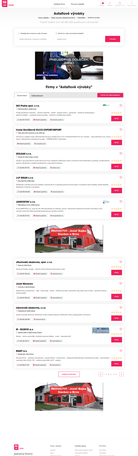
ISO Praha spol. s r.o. (28, 106)
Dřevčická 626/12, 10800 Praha (27, 109)
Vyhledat (112, 39)
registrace (102, 450)
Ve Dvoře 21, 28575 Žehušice (26, 287)
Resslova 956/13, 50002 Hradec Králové (30, 332)
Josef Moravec (24, 284)
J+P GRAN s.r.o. (25, 178)
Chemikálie (81, 17)
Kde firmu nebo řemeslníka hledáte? (71, 33)
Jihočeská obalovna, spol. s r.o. (34, 262)
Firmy (52, 453)
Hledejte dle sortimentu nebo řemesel (33, 33)
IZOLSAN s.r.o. (24, 154)
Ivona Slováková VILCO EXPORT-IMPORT (38, 130)
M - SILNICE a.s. (25, 329)
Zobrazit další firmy (69, 374)
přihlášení (102, 453)
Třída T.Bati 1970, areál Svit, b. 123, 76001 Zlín (31, 133)
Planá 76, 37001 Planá (24, 265)
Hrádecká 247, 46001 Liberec (26, 311)
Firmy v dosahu (43, 17)
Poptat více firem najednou (110, 95)
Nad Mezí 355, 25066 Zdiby (26, 181)
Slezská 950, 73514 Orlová (26, 354)
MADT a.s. (21, 351)
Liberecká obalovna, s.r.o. (31, 308)
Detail (117, 118)
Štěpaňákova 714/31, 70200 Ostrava (29, 205)
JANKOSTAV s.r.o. (26, 202)
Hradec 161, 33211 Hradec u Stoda (28, 157)
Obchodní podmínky (81, 453)
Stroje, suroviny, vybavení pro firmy (63, 17)
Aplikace (53, 450)
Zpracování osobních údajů (84, 450)
